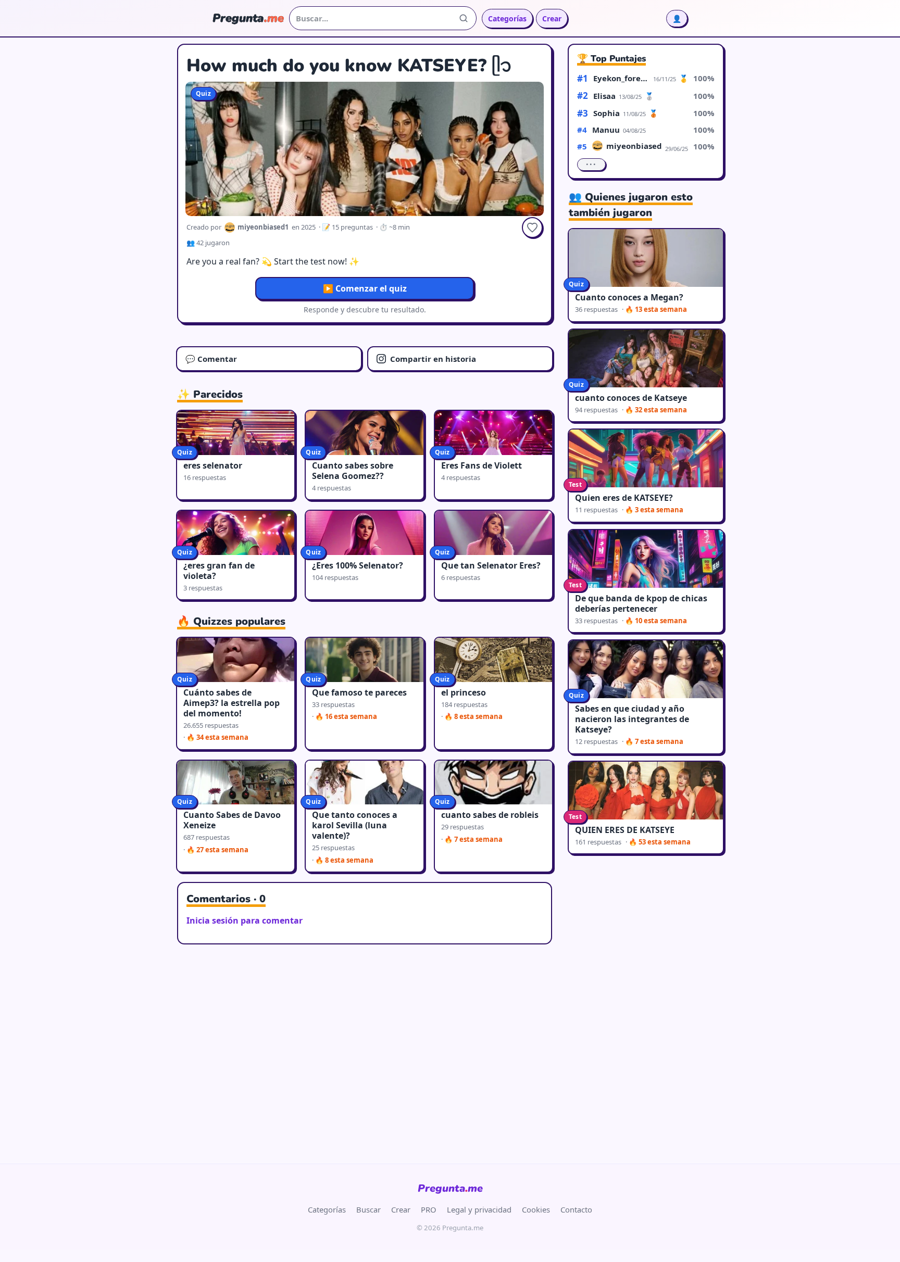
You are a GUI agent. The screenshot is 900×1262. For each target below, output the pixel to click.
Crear (551, 18)
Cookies (536, 1209)
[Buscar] (463, 18)
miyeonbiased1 (634, 146)
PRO (428, 1209)
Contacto (576, 1209)
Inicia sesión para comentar (244, 920)
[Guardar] (532, 227)
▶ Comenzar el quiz (365, 288)
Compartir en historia (433, 359)
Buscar (368, 1209)
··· (591, 164)
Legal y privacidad (479, 1209)
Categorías (507, 18)
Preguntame (450, 1188)
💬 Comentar (211, 359)
